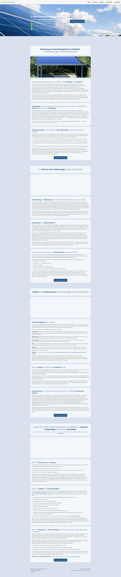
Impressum (33, 569)
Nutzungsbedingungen (36, 570)
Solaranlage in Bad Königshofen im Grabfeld (80, 570)
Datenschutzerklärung (42, 569)
